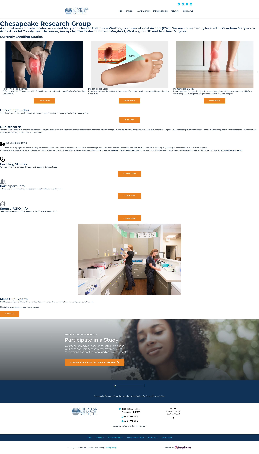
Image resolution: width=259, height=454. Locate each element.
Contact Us (188, 11)
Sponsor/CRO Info (160, 11)
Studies (129, 11)
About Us (175, 11)
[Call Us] (179, 4)
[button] (1, 72)
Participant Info (144, 11)
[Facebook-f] (173, 418)
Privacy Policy (111, 447)
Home (121, 11)
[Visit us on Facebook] (191, 4)
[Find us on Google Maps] (187, 4)
